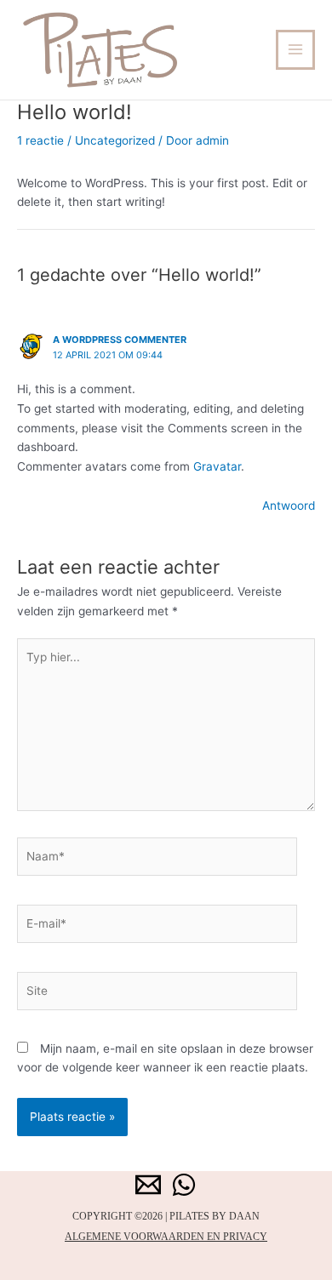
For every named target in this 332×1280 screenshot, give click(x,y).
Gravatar (217, 466)
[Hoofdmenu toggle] (296, 50)
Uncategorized (115, 140)
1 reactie (40, 140)
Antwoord (288, 505)
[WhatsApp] (184, 1184)
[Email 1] (148, 1184)
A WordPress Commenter (119, 340)
